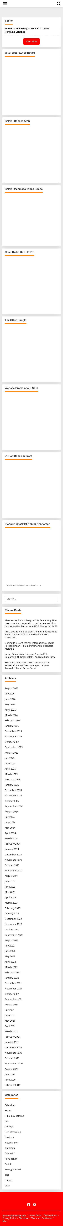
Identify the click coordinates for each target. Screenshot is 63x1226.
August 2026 (11, 688)
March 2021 (11, 1031)
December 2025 (13, 731)
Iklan (4, 1221)
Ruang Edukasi (13, 1169)
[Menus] (5, 3)
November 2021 (13, 988)
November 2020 (13, 1052)
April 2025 (10, 768)
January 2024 (12, 849)
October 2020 (12, 1058)
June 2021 (10, 1015)
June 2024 (10, 822)
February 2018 (12, 1084)
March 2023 (11, 902)
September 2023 (14, 870)
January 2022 (12, 977)
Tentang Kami (50, 1215)
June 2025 (10, 763)
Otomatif (9, 1153)
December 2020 (13, 1047)
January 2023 (12, 913)
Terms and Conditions (41, 1218)
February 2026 (12, 720)
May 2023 (10, 892)
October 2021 (12, 993)
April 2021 (10, 1026)
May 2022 (10, 956)
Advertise (10, 1105)
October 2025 (12, 741)
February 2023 (12, 908)
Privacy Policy (9, 1218)
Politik (8, 1164)
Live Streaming (13, 1131)
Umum (8, 1180)
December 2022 (13, 918)
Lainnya (9, 1126)
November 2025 (13, 736)
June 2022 (10, 950)
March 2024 (11, 838)
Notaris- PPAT (12, 1142)
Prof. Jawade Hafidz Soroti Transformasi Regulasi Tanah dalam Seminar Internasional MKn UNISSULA (31, 634)
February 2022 (12, 972)
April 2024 (10, 833)
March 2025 (11, 774)
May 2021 (10, 1020)
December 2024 (13, 790)
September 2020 (14, 1063)
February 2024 (12, 843)
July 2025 (10, 758)
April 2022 (10, 961)
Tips (7, 1174)
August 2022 (11, 940)
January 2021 (12, 1042)
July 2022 (10, 945)
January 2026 (12, 725)
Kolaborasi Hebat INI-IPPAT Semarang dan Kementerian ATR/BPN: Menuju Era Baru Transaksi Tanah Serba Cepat (27, 665)
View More (31, 41)
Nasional (9, 1137)
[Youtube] (34, 1204)
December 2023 (13, 854)
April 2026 (10, 709)
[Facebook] (28, 1204)
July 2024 (10, 816)
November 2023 (13, 859)
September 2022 (14, 934)
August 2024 (11, 811)
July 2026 (10, 693)
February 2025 (12, 779)
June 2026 (10, 699)
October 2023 (12, 865)
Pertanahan (11, 1158)
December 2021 (13, 983)
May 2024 (10, 827)
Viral (7, 1185)
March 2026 (11, 715)
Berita (8, 1110)
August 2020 (11, 1069)
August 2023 (11, 875)
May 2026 (10, 704)
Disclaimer (24, 1218)
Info (7, 1121)
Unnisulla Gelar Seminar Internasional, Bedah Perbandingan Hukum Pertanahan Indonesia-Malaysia (29, 645)
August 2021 (11, 1004)
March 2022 (11, 967)
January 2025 (12, 784)
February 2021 (12, 1036)
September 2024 (14, 806)
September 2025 (14, 747)
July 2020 (10, 1074)
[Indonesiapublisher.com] (31, 1197)
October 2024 (12, 800)
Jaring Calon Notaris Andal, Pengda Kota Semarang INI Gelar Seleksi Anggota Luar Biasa (30, 655)
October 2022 (12, 929)
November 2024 (13, 795)
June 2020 (10, 1079)
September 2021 (14, 999)
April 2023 (10, 897)
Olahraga (10, 1147)
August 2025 (11, 752)
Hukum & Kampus (14, 1115)
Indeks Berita (35, 1215)
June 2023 (10, 886)
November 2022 (13, 924)
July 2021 (10, 1009)
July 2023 (10, 881)
